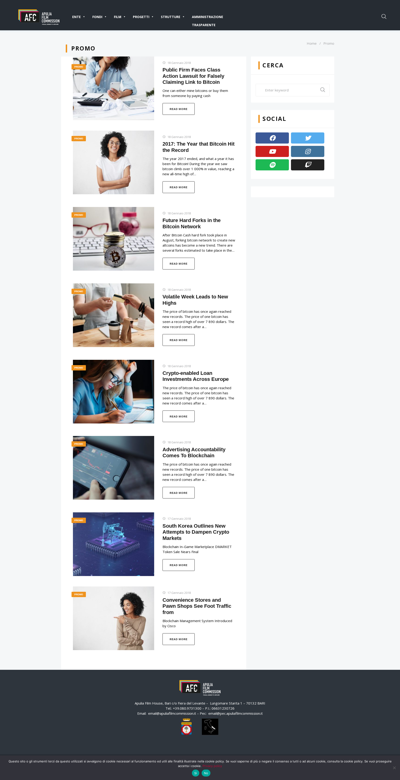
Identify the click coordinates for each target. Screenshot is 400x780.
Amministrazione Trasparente (207, 18)
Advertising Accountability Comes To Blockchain (193, 452)
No (206, 773)
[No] (394, 767)
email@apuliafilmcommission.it (172, 713)
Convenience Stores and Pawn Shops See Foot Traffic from (196, 606)
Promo (78, 67)
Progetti (141, 17)
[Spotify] (272, 164)
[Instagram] (307, 151)
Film (117, 17)
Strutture (170, 17)
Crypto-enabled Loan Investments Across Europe (195, 376)
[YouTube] (272, 151)
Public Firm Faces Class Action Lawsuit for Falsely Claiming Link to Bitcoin (193, 76)
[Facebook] (272, 138)
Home (312, 43)
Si (195, 773)
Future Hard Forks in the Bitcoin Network (191, 223)
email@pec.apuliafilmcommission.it (235, 713)
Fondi (97, 17)
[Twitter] (307, 138)
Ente (76, 17)
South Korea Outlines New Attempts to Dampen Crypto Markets (195, 532)
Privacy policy (212, 766)
